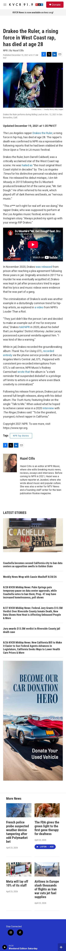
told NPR (24, 327)
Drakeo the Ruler (42, 133)
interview (48, 408)
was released (44, 266)
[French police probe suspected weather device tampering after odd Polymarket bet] (18, 810)
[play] (5, 947)
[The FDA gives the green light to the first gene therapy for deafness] (47, 810)
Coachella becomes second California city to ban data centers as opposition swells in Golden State (32, 564)
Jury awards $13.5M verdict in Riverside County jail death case (31, 630)
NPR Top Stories (21, 435)
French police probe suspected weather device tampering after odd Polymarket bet (17, 831)
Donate (56, 4)
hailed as (27, 165)
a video (39, 307)
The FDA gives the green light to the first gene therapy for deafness (47, 828)
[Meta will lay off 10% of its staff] (18, 869)
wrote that (23, 371)
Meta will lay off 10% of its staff (17, 883)
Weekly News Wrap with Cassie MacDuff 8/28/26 (30, 576)
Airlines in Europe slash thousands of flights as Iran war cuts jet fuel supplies (47, 889)
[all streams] (62, 947)
